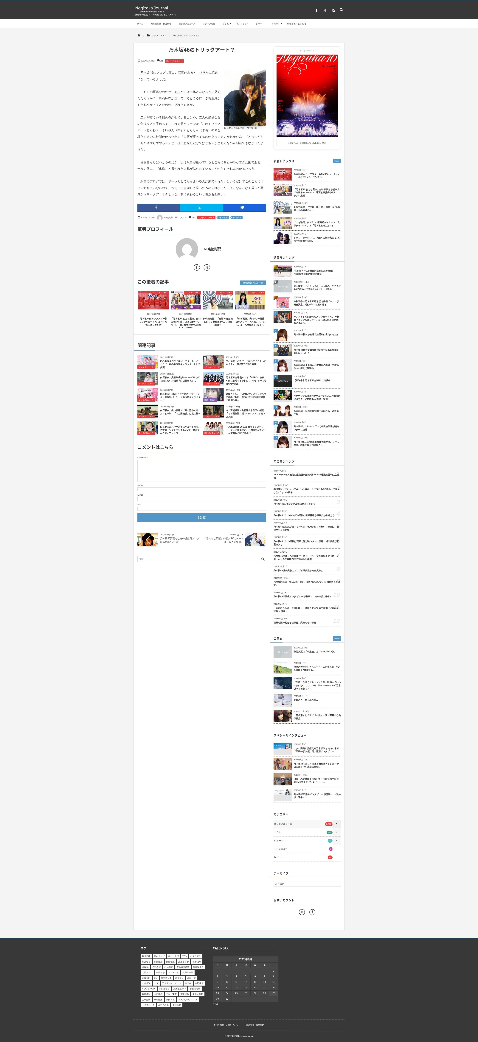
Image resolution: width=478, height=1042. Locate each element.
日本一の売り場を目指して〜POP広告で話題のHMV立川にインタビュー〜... (316, 781)
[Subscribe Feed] (333, 10)
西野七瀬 (170, 962)
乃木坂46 (156, 967)
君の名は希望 (183, 967)
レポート (260, 24)
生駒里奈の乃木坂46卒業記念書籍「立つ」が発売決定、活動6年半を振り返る (316, 303)
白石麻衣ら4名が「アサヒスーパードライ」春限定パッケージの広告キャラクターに (180, 397)
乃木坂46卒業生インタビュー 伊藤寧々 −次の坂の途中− (302, 596)
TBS (184, 956)
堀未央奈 (197, 962)
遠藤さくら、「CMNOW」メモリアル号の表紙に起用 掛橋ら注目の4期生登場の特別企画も (246, 397)
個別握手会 (198, 967)
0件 (161, 61)
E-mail (140, 495)
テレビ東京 (171, 994)
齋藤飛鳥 (184, 994)
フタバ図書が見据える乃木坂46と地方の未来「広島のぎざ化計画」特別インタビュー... (316, 750)
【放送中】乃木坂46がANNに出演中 (312, 380)
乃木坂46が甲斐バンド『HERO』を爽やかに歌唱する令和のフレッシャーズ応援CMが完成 (246, 380)
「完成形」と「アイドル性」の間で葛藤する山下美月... (317, 717)
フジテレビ (173, 972)
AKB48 (188, 983)
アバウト (276, 24)
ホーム (140, 24)
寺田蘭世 (199, 983)
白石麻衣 (237, 217)
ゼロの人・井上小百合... (306, 700)
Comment (141, 458)
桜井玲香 (146, 962)
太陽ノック (147, 972)
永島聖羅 (223, 217)
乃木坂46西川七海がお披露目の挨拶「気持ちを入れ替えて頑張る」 (316, 367)
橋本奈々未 (166, 978)
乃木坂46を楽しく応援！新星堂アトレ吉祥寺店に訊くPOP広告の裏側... (316, 765)
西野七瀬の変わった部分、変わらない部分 (295, 622)
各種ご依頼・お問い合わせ (226, 1025)
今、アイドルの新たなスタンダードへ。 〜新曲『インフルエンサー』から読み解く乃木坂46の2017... (316, 319)
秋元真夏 (168, 967)
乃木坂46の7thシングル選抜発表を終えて (294, 503)
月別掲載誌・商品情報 (161, 24)
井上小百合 (183, 962)
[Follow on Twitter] (325, 10)
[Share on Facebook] (317, 10)
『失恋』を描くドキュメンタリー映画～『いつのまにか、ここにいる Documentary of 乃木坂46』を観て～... (317, 685)
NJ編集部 (168, 217)
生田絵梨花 (198, 994)
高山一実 (191, 978)
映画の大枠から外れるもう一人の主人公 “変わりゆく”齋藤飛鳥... (317, 668)
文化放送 (146, 983)
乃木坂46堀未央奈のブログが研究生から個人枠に (298, 570)
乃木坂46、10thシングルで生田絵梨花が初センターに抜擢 (316, 428)
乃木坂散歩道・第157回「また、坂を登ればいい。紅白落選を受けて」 (307, 583)
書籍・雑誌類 (209, 400)
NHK (156, 983)
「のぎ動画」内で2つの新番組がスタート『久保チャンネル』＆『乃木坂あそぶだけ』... (317, 224)
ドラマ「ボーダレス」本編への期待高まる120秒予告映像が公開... (317, 239)
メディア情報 (209, 24)
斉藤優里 (146, 994)
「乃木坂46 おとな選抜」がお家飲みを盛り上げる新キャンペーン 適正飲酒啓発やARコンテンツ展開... (317, 192)
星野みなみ (163, 1005)
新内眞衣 (170, 999)
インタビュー (242, 24)
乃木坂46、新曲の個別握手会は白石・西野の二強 (316, 413)
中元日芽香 (195, 956)
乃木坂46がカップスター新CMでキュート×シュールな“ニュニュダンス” (153, 321)
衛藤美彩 (146, 978)
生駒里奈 (146, 999)
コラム (226, 24)
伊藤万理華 (195, 989)
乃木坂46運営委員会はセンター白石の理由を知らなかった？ (316, 351)
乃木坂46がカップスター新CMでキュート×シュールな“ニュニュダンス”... (316, 176)
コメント (182, 217)
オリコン (179, 978)
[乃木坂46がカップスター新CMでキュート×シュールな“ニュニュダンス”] (153, 306)
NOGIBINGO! (148, 989)
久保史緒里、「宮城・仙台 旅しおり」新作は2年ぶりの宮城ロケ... (317, 209)
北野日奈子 (187, 972)
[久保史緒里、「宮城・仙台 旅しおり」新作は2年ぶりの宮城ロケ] (218, 306)
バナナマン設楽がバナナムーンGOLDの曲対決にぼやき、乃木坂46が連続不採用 (317, 397)
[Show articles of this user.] (169, 249)
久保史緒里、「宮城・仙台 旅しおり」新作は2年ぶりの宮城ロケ (218, 321)
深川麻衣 (177, 1005)
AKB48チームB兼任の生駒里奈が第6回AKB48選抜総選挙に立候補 (313, 272)
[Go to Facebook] (197, 268)
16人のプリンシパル (188, 999)
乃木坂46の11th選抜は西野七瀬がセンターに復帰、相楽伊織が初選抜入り (316, 443)
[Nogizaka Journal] (152, 12)
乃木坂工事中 (179, 989)
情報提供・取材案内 (296, 24)
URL (139, 504)
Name (140, 485)
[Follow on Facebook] (312, 912)
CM (155, 978)
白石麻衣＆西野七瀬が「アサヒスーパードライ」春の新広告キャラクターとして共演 (180, 364)
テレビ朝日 (164, 989)
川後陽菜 (158, 962)
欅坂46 (145, 967)
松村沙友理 (173, 956)
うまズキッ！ (148, 1005)
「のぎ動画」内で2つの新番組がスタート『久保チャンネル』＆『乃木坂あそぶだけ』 (250, 321)
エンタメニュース (187, 24)
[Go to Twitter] (207, 268)
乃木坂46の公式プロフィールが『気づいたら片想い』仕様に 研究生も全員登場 (306, 528)
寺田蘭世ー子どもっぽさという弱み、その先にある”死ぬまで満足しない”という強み (317, 288)
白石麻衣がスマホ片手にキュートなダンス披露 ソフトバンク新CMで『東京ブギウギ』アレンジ (180, 430)
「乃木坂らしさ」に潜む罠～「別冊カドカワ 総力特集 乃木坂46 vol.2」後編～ (306, 610)
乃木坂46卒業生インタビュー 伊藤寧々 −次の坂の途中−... (317, 796)
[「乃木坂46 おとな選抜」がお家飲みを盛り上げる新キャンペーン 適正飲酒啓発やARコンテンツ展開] (186, 306)
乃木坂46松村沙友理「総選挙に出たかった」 (316, 334)
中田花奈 (160, 972)
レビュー (302, 857)
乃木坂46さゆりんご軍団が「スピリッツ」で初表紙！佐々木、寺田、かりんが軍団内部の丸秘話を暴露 (306, 557)
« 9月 (215, 1003)
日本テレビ (159, 956)
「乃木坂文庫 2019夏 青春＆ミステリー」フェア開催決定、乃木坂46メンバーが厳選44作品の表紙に (245, 430)
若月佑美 (146, 956)
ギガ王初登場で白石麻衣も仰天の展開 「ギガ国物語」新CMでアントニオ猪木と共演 (246, 413)
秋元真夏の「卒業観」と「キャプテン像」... (316, 651)
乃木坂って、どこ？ (171, 983)
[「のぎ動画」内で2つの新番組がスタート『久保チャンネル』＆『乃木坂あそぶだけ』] (250, 306)
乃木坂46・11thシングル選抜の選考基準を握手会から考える (304, 515)
